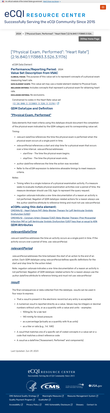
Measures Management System (81, 396)
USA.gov (95, 386)
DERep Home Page (89, 39)
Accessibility (14, 405)
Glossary (80, 405)
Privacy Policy (32, 405)
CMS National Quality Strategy (22, 396)
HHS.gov (31, 386)
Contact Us (92, 405)
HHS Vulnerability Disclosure (57, 405)
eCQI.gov (55, 373)
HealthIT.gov (75, 386)
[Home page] (50, 16)
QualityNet (43, 400)
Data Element (25, 64)
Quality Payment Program (20, 400)
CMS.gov (51, 386)
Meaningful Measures (51, 396)
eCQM (15, 64)
